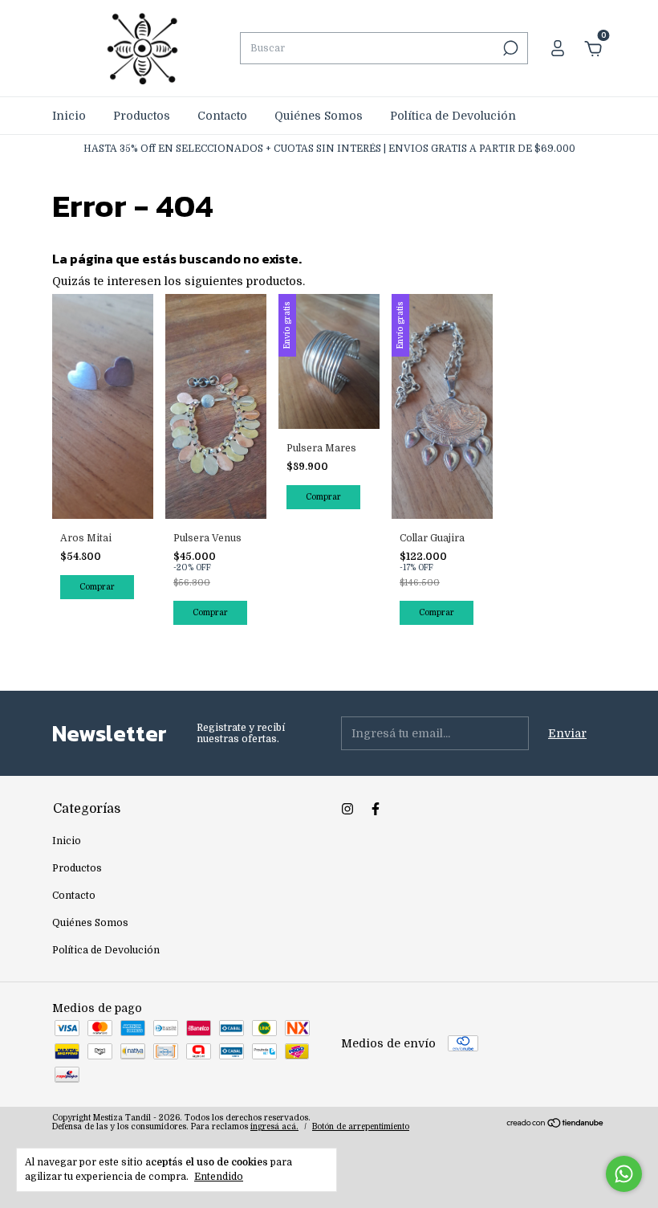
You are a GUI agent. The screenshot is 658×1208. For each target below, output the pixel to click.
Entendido (218, 1176)
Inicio (69, 115)
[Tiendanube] (556, 1124)
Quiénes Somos (318, 115)
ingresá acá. (274, 1126)
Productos (141, 115)
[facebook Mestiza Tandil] (375, 808)
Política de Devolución (453, 115)
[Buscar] (509, 48)
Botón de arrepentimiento (360, 1126)
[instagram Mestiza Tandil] (347, 808)
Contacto (222, 115)
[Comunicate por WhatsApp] (624, 1174)
